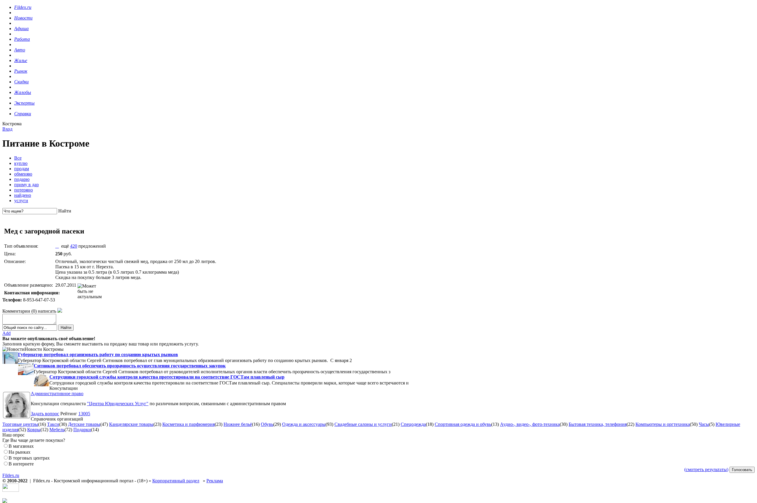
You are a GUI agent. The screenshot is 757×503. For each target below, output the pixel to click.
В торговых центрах (29, 457)
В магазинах (21, 446)
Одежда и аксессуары (304, 424)
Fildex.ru (10, 475)
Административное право (57, 393)
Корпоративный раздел (175, 480)
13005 (84, 413)
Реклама (214, 480)
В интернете (21, 463)
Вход (7, 129)
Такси (53, 424)
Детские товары (84, 424)
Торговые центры (20, 424)
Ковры (34, 429)
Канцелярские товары (131, 424)
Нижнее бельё (238, 424)
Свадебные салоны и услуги (363, 424)
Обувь (267, 424)
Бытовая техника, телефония (598, 424)
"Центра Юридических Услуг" (117, 403)
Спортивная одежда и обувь (463, 424)
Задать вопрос (45, 413)
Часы (704, 424)
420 (73, 246)
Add (6, 333)
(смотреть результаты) (706, 469)
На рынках (19, 452)
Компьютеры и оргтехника (662, 424)
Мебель (56, 429)
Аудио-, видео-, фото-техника (530, 424)
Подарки (82, 429)
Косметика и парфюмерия (188, 424)
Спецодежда (413, 424)
